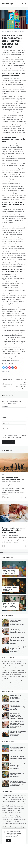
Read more (5, 494)
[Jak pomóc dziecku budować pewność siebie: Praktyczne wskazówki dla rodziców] (2, 25)
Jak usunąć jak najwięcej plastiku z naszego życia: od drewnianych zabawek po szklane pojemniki (18, 783)
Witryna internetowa (8, 429)
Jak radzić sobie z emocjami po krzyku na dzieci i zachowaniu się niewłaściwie (18, 649)
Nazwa (4, 417)
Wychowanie (22, 31)
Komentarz (5, 406)
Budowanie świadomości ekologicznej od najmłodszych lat (17, 774)
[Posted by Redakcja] (3, 497)
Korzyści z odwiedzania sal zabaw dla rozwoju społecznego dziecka (9, 572)
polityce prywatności (12, 836)
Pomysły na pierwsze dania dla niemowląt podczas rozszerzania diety (13, 530)
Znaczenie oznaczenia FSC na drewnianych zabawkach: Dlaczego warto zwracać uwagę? (9, 606)
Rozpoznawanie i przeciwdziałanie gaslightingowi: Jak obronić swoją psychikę (16, 716)
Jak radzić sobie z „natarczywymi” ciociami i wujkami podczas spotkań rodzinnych (17, 632)
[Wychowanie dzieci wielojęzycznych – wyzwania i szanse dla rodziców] (2, 468)
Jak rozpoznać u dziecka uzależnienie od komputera (10, 589)
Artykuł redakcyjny (11, 364)
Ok (8, 840)
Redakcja (4, 661)
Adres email (6, 423)
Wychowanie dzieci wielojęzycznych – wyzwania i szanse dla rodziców (14, 479)
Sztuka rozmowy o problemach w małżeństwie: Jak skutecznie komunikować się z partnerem (17, 623)
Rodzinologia (7, 3)
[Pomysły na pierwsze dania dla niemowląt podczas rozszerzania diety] (2, 519)
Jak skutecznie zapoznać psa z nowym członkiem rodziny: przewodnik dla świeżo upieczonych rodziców (17, 640)
